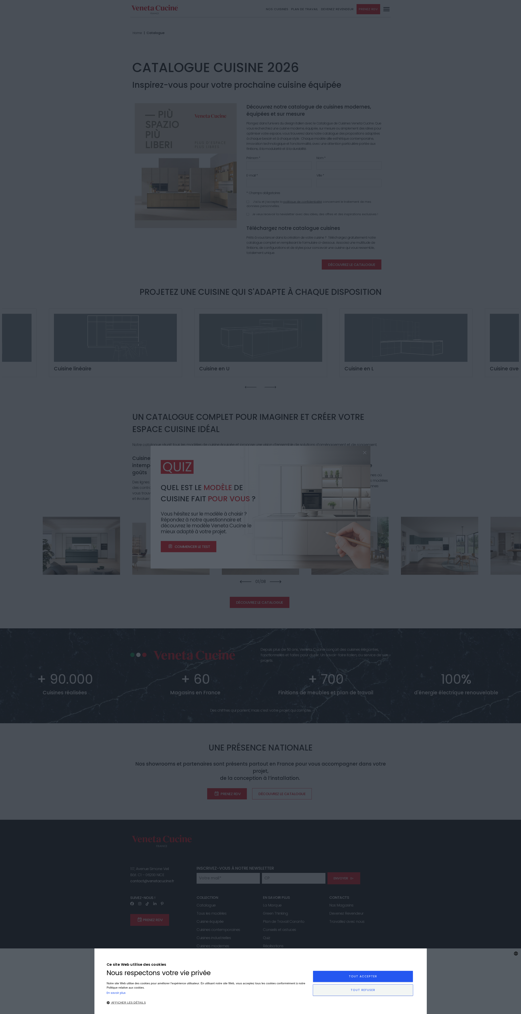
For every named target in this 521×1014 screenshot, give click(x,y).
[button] (207, 1002)
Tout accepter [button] (363, 976)
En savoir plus (116, 993)
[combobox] (516, 953)
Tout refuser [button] (363, 990)
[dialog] (260, 981)
